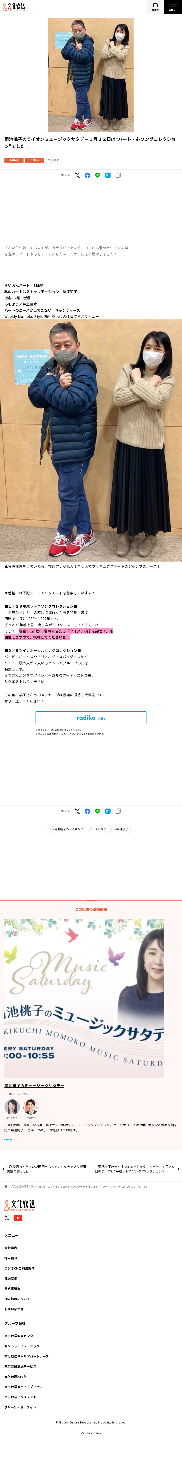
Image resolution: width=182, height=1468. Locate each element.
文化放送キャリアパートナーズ (26, 1356)
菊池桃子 (122, 829)
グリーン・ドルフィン (20, 1407)
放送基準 (10, 1278)
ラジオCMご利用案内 (19, 1268)
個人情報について (17, 1299)
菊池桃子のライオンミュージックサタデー (81, 829)
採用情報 (10, 1258)
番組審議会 (12, 1288)
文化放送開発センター (20, 1336)
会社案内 (10, 1248)
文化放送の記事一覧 (22, 1186)
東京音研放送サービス (20, 1366)
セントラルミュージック (22, 1346)
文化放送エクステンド (20, 1397)
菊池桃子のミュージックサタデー (34, 1085)
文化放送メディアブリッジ (23, 1386)
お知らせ (34, 160)
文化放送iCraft (15, 1376)
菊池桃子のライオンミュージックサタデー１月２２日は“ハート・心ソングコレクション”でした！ (93, 1186)
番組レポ (14, 160)
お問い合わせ (14, 1309)
